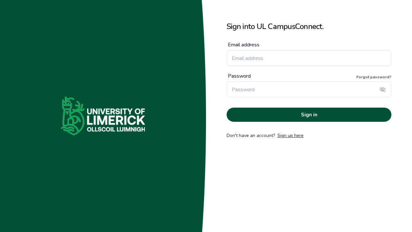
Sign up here (290, 135)
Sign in (309, 114)
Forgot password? (373, 77)
